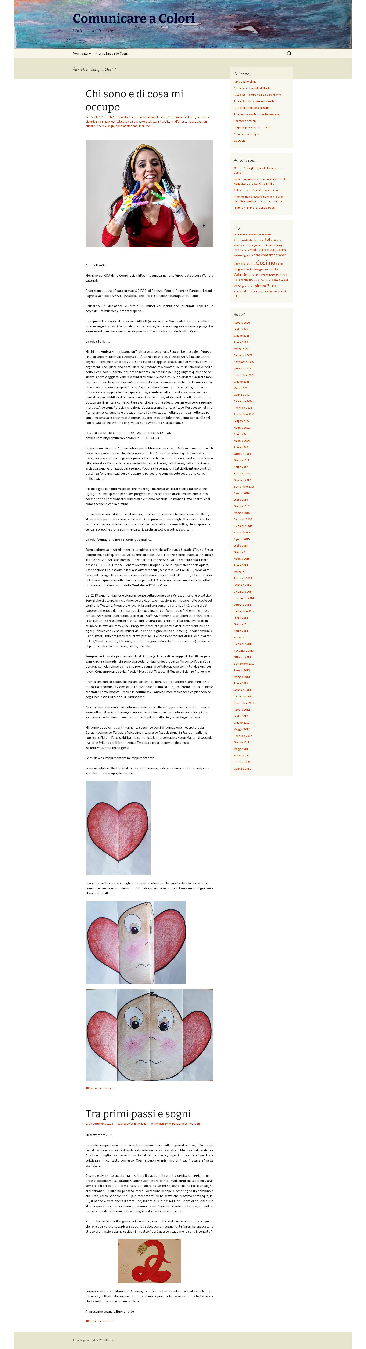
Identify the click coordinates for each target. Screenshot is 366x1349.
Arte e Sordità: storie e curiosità (254, 101)
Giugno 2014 (241, 624)
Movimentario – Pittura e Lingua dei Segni (100, 53)
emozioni (249, 269)
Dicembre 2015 (243, 526)
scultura (263, 291)
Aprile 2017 (241, 467)
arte (163, 117)
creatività (203, 117)
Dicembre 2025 (243, 355)
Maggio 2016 (242, 513)
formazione (105, 121)
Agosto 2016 (242, 493)
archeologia (241, 255)
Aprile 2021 (241, 434)
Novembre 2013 (244, 650)
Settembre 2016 (244, 486)
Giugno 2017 (241, 460)
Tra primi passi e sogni (138, 1114)
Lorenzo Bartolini (269, 275)
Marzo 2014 (241, 637)
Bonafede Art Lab (245, 121)
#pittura (276, 245)
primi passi (172, 1124)
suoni (282, 291)
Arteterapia (175, 117)
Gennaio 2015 (242, 585)
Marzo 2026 (241, 349)
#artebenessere (247, 234)
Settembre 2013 (244, 664)
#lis (267, 245)
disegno (238, 269)
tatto (237, 296)
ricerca (101, 126)
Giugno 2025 (241, 381)
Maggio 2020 (242, 440)
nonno (267, 279)
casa (243, 264)
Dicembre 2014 (243, 591)
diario (279, 264)
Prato (272, 285)
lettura (154, 121)
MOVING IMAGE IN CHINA (252, 279)
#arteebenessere (263, 234)
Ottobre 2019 (242, 454)
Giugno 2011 (241, 742)
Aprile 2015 (241, 565)
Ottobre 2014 (242, 604)
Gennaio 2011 (242, 768)
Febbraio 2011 (243, 762)
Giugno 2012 (241, 723)
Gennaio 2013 (242, 690)
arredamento (151, 117)
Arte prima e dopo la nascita (251, 108)
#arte (237, 234)
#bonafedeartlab (241, 245)
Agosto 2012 (242, 709)
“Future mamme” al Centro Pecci (254, 207)
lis (167, 121)
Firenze (267, 269)
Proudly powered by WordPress (93, 1340)
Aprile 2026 (241, 342)
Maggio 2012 (242, 729)
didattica (91, 121)
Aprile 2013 (241, 683)
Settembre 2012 (244, 703)
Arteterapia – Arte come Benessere (256, 114)
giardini (251, 275)
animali (245, 250)
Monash (159, 1124)
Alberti (237, 250)
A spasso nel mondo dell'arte (252, 88)
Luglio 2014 (241, 618)
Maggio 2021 (242, 427)
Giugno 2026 (241, 336)
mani (283, 275)
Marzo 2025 (241, 388)
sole (276, 291)
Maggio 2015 (242, 559)
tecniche (144, 126)
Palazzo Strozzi (279, 279)
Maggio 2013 (242, 677)
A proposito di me (124, 117)
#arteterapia (270, 239)
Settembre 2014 (244, 611)
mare (237, 279)
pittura (260, 286)
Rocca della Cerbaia (245, 291)
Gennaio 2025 (242, 395)
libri (162, 121)
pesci (244, 286)
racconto (186, 1124)
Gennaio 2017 (242, 480)
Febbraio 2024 (243, 408)
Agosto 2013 (242, 670)
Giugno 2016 (241, 506)
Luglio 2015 (241, 545)
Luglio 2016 (241, 500)
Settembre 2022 (244, 414)
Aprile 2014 (241, 631)
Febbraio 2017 (243, 473)
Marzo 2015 (241, 572)
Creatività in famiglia (133, 1124)
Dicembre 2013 (243, 644)
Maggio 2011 (242, 749)
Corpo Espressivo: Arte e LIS (252, 127)
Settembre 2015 (244, 532)
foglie (274, 269)
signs (270, 291)
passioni (202, 121)
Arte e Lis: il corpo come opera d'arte (257, 94)
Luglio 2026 (241, 329)
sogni (110, 126)
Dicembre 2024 (243, 401)
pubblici (91, 126)
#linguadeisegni (257, 245)
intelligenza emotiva (127, 121)
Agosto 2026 (242, 322)
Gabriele (240, 274)
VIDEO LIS (239, 140)
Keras (145, 121)
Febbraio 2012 (243, 736)
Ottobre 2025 (242, 368)
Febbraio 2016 (243, 519)
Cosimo (265, 262)
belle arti (189, 117)
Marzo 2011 (241, 755)
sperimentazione (126, 126)
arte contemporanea (270, 254)
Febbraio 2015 (243, 578)
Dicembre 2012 (243, 696)
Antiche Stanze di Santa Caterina (268, 250)
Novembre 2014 (244, 598)
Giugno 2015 (241, 552)
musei (191, 121)
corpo (251, 263)
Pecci (237, 286)
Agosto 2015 (242, 539)
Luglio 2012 (241, 716)
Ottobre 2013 (242, 657)
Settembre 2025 (244, 375)
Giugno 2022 (241, 421)
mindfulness (178, 121)
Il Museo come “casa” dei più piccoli (256, 190)
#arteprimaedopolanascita (246, 240)
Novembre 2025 (244, 362)
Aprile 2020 (241, 447)
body (237, 264)
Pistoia (251, 286)
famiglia (259, 269)
